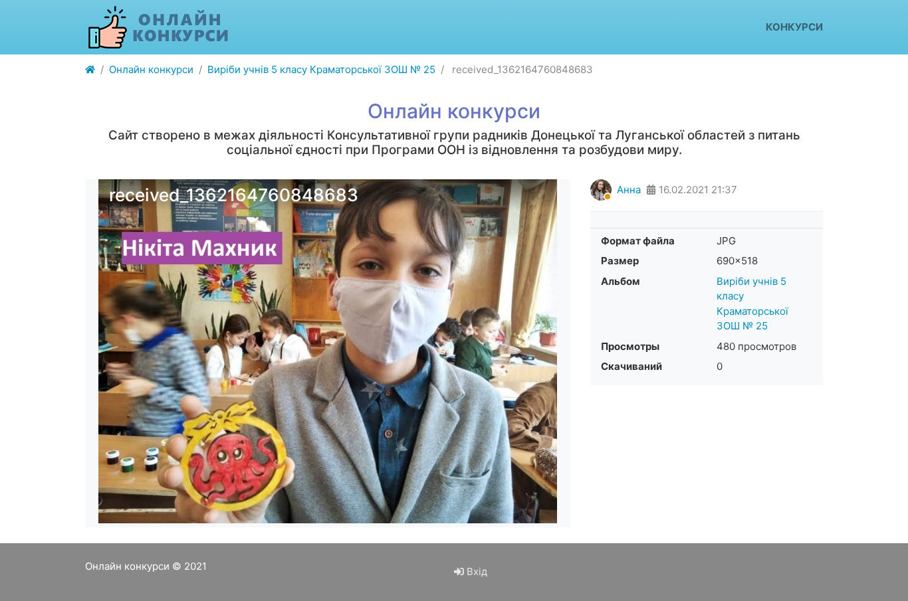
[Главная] (90, 70)
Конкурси (794, 27)
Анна (629, 189)
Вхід (475, 571)
